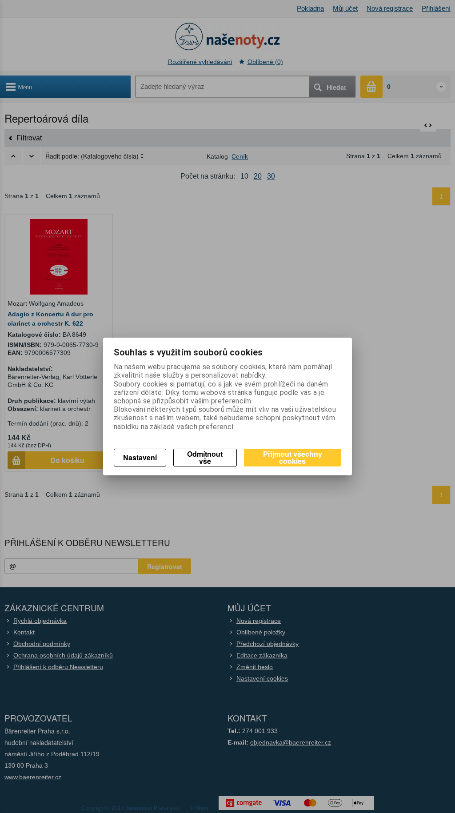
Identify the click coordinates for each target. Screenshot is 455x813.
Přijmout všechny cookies (292, 457)
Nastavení (140, 457)
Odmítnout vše (205, 457)
